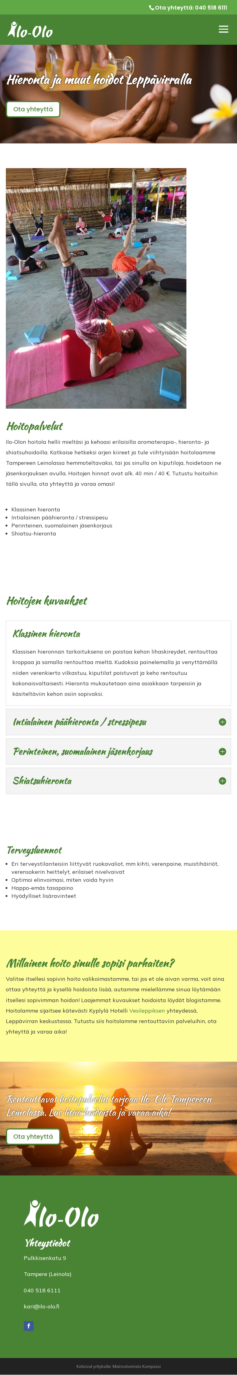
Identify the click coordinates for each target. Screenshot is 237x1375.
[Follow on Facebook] (29, 1326)
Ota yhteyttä (33, 109)
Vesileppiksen (147, 1010)
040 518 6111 (211, 7)
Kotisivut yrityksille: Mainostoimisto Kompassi (119, 1366)
